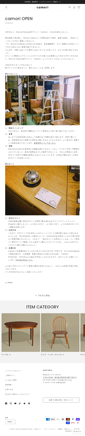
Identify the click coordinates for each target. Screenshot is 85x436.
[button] (6, 7)
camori (17, 429)
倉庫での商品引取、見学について (61, 400)
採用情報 (8, 385)
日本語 (9, 422)
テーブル (5, 355)
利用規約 (60, 429)
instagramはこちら (24, 260)
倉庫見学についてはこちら (45, 143)
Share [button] (10, 283)
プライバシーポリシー (50, 429)
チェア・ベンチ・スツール (51, 355)
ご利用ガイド (10, 375)
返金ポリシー (38, 429)
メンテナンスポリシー (13, 371)
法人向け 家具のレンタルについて (17, 394)
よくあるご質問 (10, 380)
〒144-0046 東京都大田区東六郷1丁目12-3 (60, 377)
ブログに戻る (44, 295)
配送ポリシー (68, 429)
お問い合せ (9, 389)
